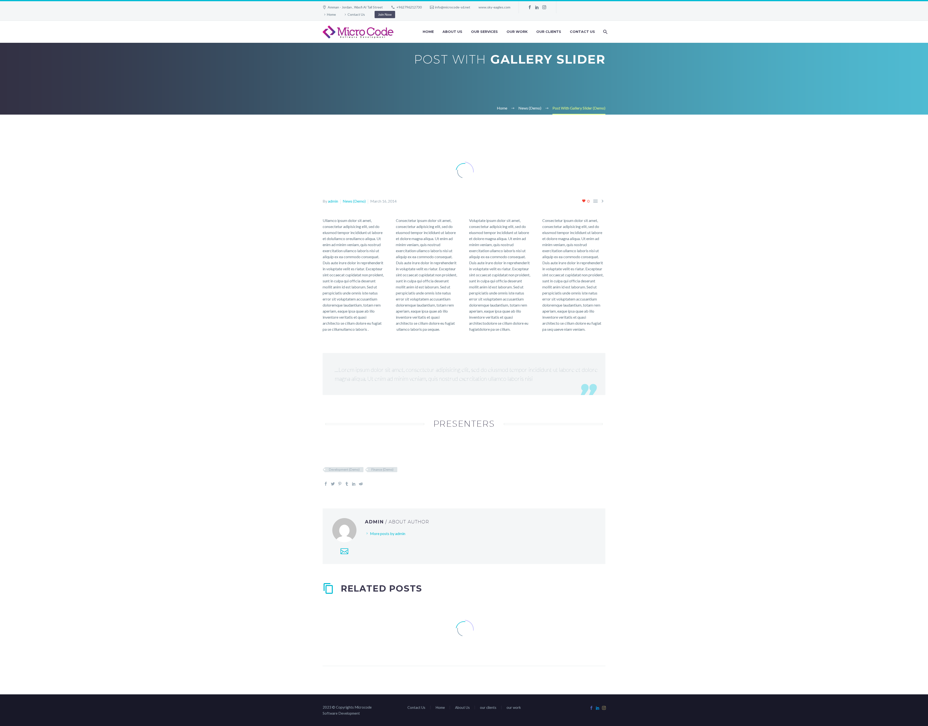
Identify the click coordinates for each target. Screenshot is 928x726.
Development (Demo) (344, 469)
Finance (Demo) (382, 469)
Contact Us (356, 14)
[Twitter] (333, 484)
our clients (548, 31)
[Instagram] (544, 7)
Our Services (484, 31)
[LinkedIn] (537, 7)
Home (331, 14)
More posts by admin (387, 533)
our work (517, 31)
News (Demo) (354, 201)
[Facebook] (529, 7)
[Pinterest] (340, 484)
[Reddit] (361, 484)
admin (333, 201)
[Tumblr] (347, 484)
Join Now (385, 14)
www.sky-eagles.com (494, 7)
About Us (452, 31)
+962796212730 (409, 7)
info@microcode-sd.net (452, 7)
